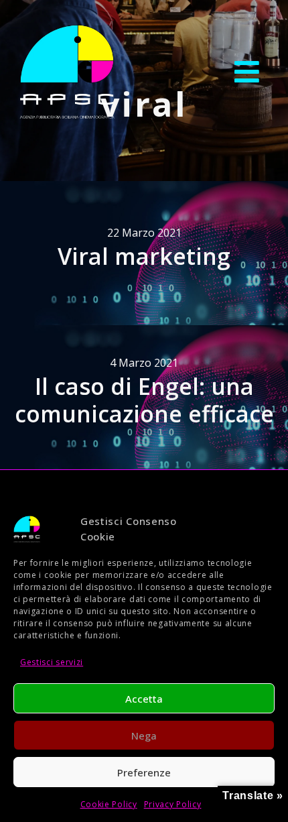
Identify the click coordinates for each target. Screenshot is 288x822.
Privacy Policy (173, 804)
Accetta (144, 698)
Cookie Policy (108, 804)
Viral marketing (144, 256)
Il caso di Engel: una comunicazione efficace (144, 400)
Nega (144, 735)
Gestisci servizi (51, 662)
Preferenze (144, 772)
